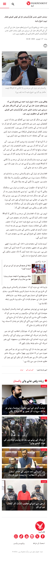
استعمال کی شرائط (39, 543)
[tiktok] (21, 536)
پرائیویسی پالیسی (18, 543)
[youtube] (27, 536)
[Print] (45, 45)
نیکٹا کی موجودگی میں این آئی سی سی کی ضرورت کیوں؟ (17, 267)
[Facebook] (43, 536)
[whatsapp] (16, 536)
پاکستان (17, 381)
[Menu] (4, 4)
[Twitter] (37, 536)
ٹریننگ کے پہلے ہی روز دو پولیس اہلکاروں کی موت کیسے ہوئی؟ (24, 441)
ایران (21, 370)
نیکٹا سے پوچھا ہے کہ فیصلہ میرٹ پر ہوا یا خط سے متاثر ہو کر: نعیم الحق (17, 278)
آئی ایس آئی (29, 370)
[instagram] (32, 536)
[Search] (13, 4)
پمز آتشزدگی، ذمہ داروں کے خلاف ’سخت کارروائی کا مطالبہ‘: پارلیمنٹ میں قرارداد (26, 473)
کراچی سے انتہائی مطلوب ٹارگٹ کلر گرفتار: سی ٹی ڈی (26, 505)
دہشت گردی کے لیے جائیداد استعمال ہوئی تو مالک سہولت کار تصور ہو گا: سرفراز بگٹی (25, 409)
